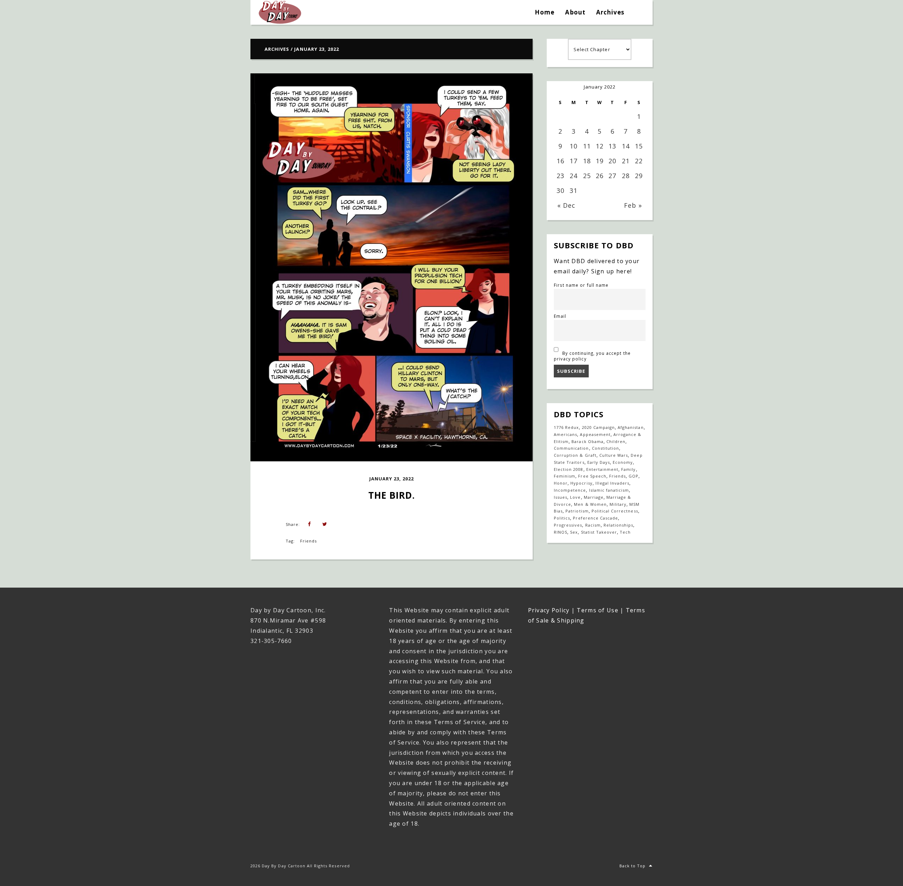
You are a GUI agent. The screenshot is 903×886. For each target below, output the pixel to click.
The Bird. (391, 495)
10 (573, 146)
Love (575, 497)
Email (560, 316)
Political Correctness (615, 511)
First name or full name (581, 285)
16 (560, 161)
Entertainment (602, 469)
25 (587, 175)
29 (639, 175)
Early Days (598, 462)
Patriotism (576, 511)
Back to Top (632, 865)
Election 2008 (568, 469)
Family (628, 469)
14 (626, 146)
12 (600, 146)
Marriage (594, 497)
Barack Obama (587, 441)
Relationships (619, 525)
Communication (571, 448)
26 (600, 175)
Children (615, 441)
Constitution (605, 448)
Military (618, 504)
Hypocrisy (581, 483)
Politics (562, 518)
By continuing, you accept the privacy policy (592, 356)
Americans (565, 434)
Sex (574, 532)
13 (612, 146)
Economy (623, 462)
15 (639, 146)
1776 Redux (566, 427)
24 (573, 175)
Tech (625, 532)
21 (626, 161)
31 (573, 190)
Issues (560, 497)
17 (573, 161)
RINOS (560, 532)
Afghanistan (630, 427)
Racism (593, 525)
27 (612, 175)
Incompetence (570, 490)
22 (639, 161)
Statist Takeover (599, 532)
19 (600, 161)
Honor (561, 483)
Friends (308, 541)
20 (612, 161)
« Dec (566, 205)
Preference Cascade (595, 518)
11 (587, 146)
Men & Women (590, 504)
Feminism (564, 476)
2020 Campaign (598, 427)
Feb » (633, 205)
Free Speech (592, 476)
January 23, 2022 (391, 478)
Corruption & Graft (575, 455)
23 (560, 175)
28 (626, 175)
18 (587, 161)
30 (560, 190)
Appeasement (595, 434)
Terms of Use (597, 610)
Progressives (568, 525)
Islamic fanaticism (609, 490)
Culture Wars (613, 455)
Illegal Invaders (612, 483)
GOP (633, 476)
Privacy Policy (549, 610)
